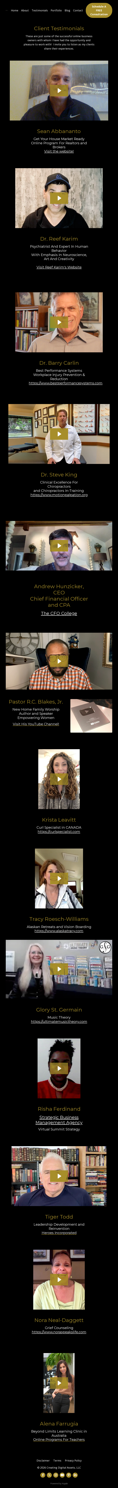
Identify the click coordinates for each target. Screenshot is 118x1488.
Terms (57, 1460)
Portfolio (56, 10)
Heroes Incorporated (59, 1233)
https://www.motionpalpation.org (59, 495)
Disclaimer (43, 1460)
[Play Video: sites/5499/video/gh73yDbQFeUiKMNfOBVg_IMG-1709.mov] (59, 1279)
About (25, 10)
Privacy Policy (73, 1460)
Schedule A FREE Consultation (99, 10)
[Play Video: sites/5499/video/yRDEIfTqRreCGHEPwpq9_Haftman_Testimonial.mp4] (59, 545)
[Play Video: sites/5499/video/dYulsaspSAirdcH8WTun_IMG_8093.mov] (59, 1176)
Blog (67, 10)
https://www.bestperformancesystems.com (65, 383)
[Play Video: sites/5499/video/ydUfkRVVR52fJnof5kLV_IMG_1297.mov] (59, 434)
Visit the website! (59, 151)
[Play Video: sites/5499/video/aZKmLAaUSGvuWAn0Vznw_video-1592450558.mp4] (59, 1383)
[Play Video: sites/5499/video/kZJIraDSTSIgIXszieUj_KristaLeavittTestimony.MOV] (59, 779)
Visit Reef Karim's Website (59, 267)
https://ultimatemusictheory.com (59, 1021)
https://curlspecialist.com (59, 832)
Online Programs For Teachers (59, 1439)
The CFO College (59, 613)
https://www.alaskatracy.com (59, 931)
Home (14, 10)
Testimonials (40, 10)
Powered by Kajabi (59, 1483)
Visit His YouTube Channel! (36, 724)
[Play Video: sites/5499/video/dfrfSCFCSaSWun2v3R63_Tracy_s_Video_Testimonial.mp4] (59, 878)
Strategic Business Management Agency (59, 1120)
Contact (78, 10)
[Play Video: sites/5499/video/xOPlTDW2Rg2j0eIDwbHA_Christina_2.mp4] (59, 90)
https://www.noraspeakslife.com (59, 1332)
